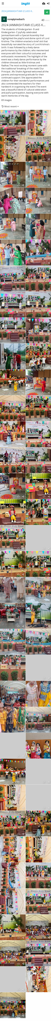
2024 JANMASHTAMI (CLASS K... (17, 11)
